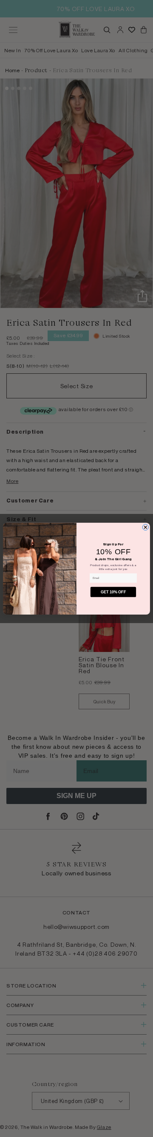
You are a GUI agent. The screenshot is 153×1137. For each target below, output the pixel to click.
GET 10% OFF (113, 592)
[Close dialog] (145, 527)
